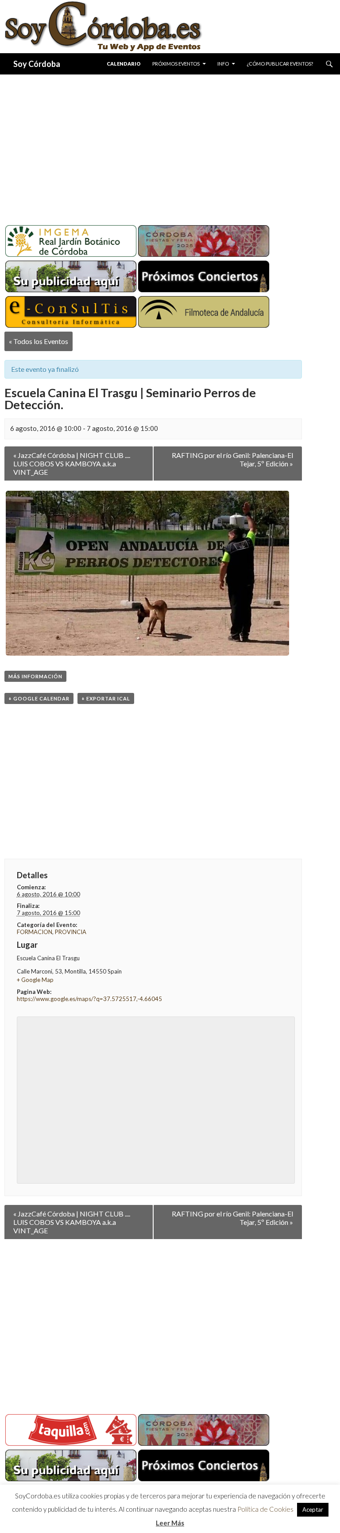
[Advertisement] (170, 146)
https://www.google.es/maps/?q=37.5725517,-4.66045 (89, 998)
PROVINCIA (70, 931)
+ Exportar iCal (105, 698)
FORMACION (34, 931)
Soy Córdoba (36, 64)
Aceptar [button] (312, 1509)
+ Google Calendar (39, 698)
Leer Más (170, 1523)
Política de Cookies (265, 1509)
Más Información (35, 676)
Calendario (124, 63)
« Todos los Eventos (38, 341)
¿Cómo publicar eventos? (280, 63)
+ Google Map (35, 979)
